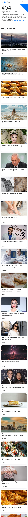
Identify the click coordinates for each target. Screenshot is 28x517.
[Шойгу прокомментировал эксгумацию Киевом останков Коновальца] (14, 164)
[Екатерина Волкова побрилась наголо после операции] (14, 308)
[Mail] (5, 2)
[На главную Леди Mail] (8, 2)
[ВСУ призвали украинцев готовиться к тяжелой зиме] (14, 44)
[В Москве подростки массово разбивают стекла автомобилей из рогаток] (14, 68)
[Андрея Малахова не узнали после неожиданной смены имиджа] (14, 236)
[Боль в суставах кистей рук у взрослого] (14, 477)
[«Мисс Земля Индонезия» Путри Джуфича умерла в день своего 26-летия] (14, 140)
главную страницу (19, 20)
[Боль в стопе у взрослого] (14, 212)
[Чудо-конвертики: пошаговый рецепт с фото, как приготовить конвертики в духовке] (14, 92)
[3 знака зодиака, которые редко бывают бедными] (14, 116)
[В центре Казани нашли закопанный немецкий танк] (14, 188)
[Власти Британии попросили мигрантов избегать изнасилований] (14, 428)
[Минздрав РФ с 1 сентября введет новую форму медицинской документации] (14, 260)
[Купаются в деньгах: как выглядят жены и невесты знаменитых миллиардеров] (14, 380)
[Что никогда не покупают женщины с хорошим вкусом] (14, 332)
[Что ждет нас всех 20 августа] (14, 356)
